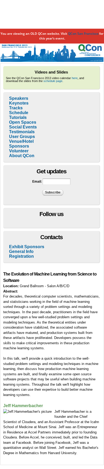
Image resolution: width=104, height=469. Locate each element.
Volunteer (19, 151)
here (75, 78)
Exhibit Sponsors (26, 246)
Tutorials (18, 117)
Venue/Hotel (21, 141)
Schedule (18, 112)
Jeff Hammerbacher (23, 405)
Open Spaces (22, 122)
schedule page (52, 81)
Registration (21, 256)
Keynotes (19, 103)
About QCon (21, 155)
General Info (21, 251)
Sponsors (19, 146)
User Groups (22, 136)
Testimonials (22, 132)
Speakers (18, 98)
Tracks (16, 108)
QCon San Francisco (83, 33)
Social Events (23, 127)
